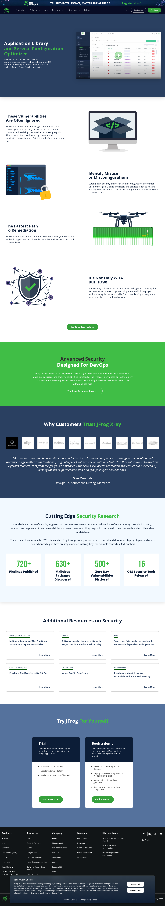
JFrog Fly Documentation (37, 862)
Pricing (87, 10)
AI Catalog (6, 862)
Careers (55, 862)
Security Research (34, 843)
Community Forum (84, 852)
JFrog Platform (7, 867)
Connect (5, 857)
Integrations (32, 852)
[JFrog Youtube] (161, 834)
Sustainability (57, 867)
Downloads (81, 843)
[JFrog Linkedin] (149, 834)
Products (19, 10)
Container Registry (9, 852)
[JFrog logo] (8, 10)
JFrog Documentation (35, 857)
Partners (55, 852)
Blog (29, 838)
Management (57, 843)
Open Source (32, 874)
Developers (57, 10)
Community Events (84, 848)
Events (29, 848)
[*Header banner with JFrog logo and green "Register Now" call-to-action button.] (82, 3)
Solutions (34, 10)
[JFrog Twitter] (155, 834)
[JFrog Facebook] (144, 834)
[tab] (12, 443)
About (54, 838)
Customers (56, 857)
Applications (82, 857)
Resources (73, 10)
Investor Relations (59, 848)
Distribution (7, 848)
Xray (3, 843)
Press (54, 872)
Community (82, 838)
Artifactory (6, 838)
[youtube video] (118, 55)
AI (45, 10)
